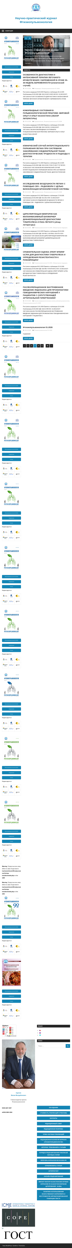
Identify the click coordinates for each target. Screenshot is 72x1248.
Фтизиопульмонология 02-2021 (11, 991)
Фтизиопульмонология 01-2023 (11, 767)
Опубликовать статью (53, 1165)
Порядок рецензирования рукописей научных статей (53, 1154)
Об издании (53, 1107)
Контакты (53, 1118)
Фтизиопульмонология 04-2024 (11, 449)
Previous (26, 38)
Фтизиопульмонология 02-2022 (11, 831)
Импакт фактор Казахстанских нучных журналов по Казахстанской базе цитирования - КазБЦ (53, 1184)
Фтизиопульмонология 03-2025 (11, 258)
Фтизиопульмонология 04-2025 (11, 194)
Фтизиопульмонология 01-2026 (51, 88)
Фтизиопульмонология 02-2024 (11, 576)
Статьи (11, 140)
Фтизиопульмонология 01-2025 (11, 385)
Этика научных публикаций (53, 1134)
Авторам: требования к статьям (53, 1147)
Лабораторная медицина (60, 227)
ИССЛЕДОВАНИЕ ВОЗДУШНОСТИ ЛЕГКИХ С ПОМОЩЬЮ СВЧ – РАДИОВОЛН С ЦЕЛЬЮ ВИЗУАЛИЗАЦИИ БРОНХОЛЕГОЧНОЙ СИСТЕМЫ (46, 186)
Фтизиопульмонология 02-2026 (11, 66)
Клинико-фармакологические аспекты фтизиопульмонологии (51, 301)
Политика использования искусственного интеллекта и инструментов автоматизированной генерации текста (53, 1195)
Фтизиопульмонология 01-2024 (11, 640)
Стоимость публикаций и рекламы (53, 1113)
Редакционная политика (53, 1129)
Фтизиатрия (37, 88)
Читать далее (28, 103)
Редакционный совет (53, 1123)
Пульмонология (38, 121)
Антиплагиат (53, 1171)
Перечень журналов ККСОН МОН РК (53, 1160)
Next (29, 38)
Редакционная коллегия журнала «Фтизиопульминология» (53, 1141)
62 (47, 345)
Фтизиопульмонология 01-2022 (11, 927)
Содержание (11, 72)
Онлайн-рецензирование (53, 1176)
